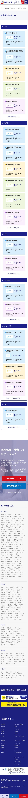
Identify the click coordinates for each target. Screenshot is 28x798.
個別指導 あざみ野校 (12, 212)
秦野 (16, 557)
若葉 (13, 663)
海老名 (3, 518)
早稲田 (20, 619)
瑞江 (7, 617)
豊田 (16, 605)
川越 (7, 655)
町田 (2, 617)
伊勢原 (20, 514)
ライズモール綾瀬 (11, 576)
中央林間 (11, 548)
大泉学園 (18, 589)
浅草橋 (12, 587)
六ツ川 (19, 570)
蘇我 (8, 635)
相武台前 (11, 544)
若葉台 (3, 578)
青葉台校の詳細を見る (13, 116)
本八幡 (13, 641)
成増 (20, 605)
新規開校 (3, 740)
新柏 (7, 633)
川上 (2, 526)
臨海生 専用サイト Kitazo (20, 740)
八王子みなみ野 (5, 611)
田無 (21, 600)
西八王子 (18, 609)
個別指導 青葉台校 (11, 101)
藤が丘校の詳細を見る (13, 427)
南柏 (2, 641)
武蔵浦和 (21, 661)
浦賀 (20, 516)
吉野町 (3, 576)
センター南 (4, 544)
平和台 (22, 615)
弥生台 (22, 572)
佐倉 (2, 633)
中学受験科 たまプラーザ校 (14, 366)
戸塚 (17, 552)
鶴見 (24, 550)
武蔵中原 (3, 570)
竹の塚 (16, 600)
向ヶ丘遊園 (4, 569)
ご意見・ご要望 (18, 761)
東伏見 (16, 613)
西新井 (7, 607)
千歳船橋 (19, 602)
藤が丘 (16, 561)
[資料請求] (14, 697)
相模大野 (20, 533)
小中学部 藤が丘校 (11, 410)
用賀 (9, 619)
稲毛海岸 (9, 628)
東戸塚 (3, 559)
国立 (19, 594)
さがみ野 (3, 535)
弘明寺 (16, 529)
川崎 (7, 526)
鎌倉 (9, 522)
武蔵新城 (18, 569)
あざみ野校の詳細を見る (13, 227)
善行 (12, 542)
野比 (2, 557)
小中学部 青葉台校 (11, 33)
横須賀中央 (15, 574)
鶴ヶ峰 (18, 550)
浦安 (19, 628)
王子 (12, 589)
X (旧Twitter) (17, 743)
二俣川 (3, 563)
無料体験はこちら (14, 478)
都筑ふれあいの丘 (5, 550)
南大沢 (17, 617)
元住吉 (3, 572)
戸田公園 (9, 659)
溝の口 (19, 565)
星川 (13, 563)
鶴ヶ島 (3, 659)
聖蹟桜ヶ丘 (4, 600)
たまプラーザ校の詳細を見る (13, 398)
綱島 (13, 550)
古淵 (10, 533)
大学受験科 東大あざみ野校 (14, 180)
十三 (14, 673)
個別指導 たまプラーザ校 (14, 382)
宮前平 (20, 567)
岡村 (2, 520)
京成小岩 (3, 596)
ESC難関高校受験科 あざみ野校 (14, 147)
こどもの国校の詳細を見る (13, 319)
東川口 (3, 661)
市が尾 (3, 516)
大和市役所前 (14, 572)
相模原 (9, 535)
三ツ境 (3, 567)
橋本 (11, 557)
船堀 (17, 615)
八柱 (17, 642)
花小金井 (13, 611)
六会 (9, 570)
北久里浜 (8, 527)
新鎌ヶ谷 (12, 633)
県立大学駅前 (4, 531)
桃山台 (7, 677)
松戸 (19, 639)
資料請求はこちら (14, 486)
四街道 (12, 644)
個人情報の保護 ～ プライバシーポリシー (17, 772)
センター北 (19, 542)
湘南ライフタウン (18, 539)
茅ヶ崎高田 (4, 548)
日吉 (13, 559)
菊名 (2, 527)
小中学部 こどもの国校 (13, 286)
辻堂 (21, 548)
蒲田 (18, 592)
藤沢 (21, 561)
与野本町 (8, 663)
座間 (2, 537)
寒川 (7, 537)
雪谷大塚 (3, 619)
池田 (2, 672)
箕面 (2, 677)
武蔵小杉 (11, 569)
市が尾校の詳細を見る (13, 273)
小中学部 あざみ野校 (12, 129)
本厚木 (3, 565)
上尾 (2, 653)
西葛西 (13, 607)
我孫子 (3, 628)
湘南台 (3, 539)
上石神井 (3, 594)
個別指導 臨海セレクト (19, 736)
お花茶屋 (18, 591)
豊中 (2, 675)
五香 (21, 631)
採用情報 (16, 759)
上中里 (20, 522)
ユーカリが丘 (4, 644)
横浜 (21, 574)
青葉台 (3, 514)
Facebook (17, 750)
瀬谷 (2, 542)
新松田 (8, 540)
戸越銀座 (10, 605)
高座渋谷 (12, 531)
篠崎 (18, 596)
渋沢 (16, 537)
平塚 (18, 559)
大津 (18, 518)
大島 (2, 591)
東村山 (22, 613)
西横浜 (13, 555)
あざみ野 (9, 514)
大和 (8, 572)
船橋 (2, 639)
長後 (17, 548)
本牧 (13, 565)
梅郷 (15, 628)
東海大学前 (4, 552)
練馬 (2, 609)
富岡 (21, 552)
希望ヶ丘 (3, 529)
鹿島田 (22, 520)
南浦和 (15, 661)
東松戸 (19, 637)
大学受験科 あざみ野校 (13, 195)
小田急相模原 (17, 535)
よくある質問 (17, 729)
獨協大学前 (16, 659)
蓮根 (7, 609)
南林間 (8, 567)
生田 (15, 514)
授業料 (16, 726)
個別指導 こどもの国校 (13, 304)
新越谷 (3, 657)
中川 (2, 554)
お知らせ (16, 733)
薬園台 (19, 641)
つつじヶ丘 (8, 604)
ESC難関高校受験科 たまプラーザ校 (14, 351)
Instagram (17, 745)
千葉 (12, 635)
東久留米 (3, 613)
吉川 (2, 663)
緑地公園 (13, 677)
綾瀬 (17, 587)
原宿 (21, 557)
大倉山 (13, 518)
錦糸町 (14, 594)
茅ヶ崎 (16, 546)
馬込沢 (14, 639)
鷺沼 (24, 535)
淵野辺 (8, 563)
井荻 (22, 587)
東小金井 (10, 613)
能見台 (19, 555)
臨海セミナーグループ (19, 757)
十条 (16, 598)
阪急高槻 (21, 675)
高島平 (10, 600)
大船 (23, 518)
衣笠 (19, 527)
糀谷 (9, 596)
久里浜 (22, 529)
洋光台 (8, 574)
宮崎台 (14, 567)
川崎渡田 (19, 526)
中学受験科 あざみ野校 (13, 164)
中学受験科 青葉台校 (12, 68)
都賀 (17, 635)
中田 (7, 554)
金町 (13, 592)
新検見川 (19, 633)
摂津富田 (20, 673)
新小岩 (21, 598)
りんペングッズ (18, 764)
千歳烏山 (12, 602)
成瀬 (2, 607)
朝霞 (7, 653)
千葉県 (2, 731)
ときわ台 (3, 605)
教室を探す (3, 724)
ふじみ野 (9, 661)
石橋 (7, 672)
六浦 (13, 570)
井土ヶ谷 (9, 516)
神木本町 (22, 537)
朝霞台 (12, 653)
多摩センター (4, 602)
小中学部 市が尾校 (11, 240)
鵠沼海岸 (10, 529)
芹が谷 (7, 542)
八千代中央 (11, 642)
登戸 (7, 557)
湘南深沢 (9, 539)
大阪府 (2, 736)
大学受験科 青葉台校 (12, 84)
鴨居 (18, 524)
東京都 (2, 729)
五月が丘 (17, 672)
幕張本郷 (8, 639)
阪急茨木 (14, 675)
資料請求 (3, 745)
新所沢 (8, 657)
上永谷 (3, 524)
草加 (21, 657)
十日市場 (11, 552)
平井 (8, 615)
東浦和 (23, 659)
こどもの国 (4, 533)
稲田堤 (15, 516)
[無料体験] (14, 704)
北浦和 (12, 655)
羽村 (19, 611)
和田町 (8, 578)
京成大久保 (15, 631)
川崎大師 (12, 526)
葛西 (9, 592)
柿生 (17, 520)
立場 (2, 546)
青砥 (2, 587)
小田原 (7, 520)
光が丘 (3, 615)
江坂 (11, 672)
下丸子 (3, 598)
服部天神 (8, 675)
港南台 (18, 531)
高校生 (2, 752)
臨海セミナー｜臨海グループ (17, 786)
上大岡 (14, 522)
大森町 (12, 591)
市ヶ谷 (7, 589)
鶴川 (15, 604)
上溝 (8, 524)
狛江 (13, 596)
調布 (2, 604)
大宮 (17, 653)
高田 (17, 544)
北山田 (14, 527)
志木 (23, 655)
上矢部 (13, 524)
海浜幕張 (3, 629)
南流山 (7, 641)
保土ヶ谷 (19, 563)
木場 (9, 594)
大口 (8, 518)
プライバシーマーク (15, 769)
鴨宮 (23, 524)
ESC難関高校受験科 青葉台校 (14, 51)
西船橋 (14, 637)
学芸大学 (3, 592)
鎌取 (18, 629)
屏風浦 (8, 559)
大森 (7, 591)
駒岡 (15, 533)
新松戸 (3, 635)
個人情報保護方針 (18, 752)
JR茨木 (3, 673)
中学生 (2, 750)
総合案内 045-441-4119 (15, 492)
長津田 (12, 554)
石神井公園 (9, 598)
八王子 (12, 609)
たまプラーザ (9, 546)
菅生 (21, 540)
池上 (2, 589)
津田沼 (22, 635)
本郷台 (8, 565)
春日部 (22, 653)
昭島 (7, 587)
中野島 (18, 554)
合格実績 (16, 731)
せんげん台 (15, 657)
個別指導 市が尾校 (11, 258)
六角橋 (19, 576)
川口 (2, 655)
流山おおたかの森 (5, 637)
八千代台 (3, 642)
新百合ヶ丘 (15, 540)
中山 (8, 555)
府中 (12, 615)
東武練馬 (20, 604)
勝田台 (13, 629)
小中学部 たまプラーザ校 (14, 332)
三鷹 (11, 617)
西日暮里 (19, 607)
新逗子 (3, 540)
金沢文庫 (3, 522)
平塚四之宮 (9, 561)
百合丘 (3, 574)
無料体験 (3, 743)
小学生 (2, 747)
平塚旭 (3, 561)
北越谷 (18, 655)
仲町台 (3, 555)
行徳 (9, 631)
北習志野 (3, 631)
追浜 (12, 520)
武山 (21, 544)
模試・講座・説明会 (19, 724)
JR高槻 (9, 673)
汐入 (11, 537)
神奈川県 (3, 726)
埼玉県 (2, 733)
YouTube (16, 747)
